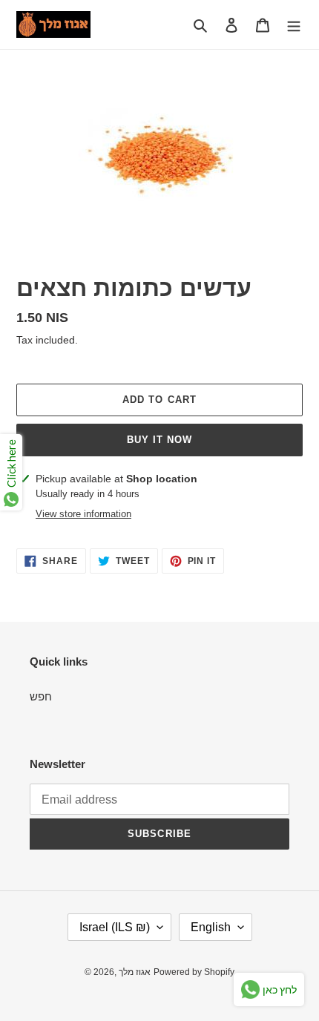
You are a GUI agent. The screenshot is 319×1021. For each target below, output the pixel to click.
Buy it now (159, 439)
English (211, 927)
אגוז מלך (135, 972)
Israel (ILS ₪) (114, 927)
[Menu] (293, 25)
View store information (83, 513)
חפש (41, 696)
